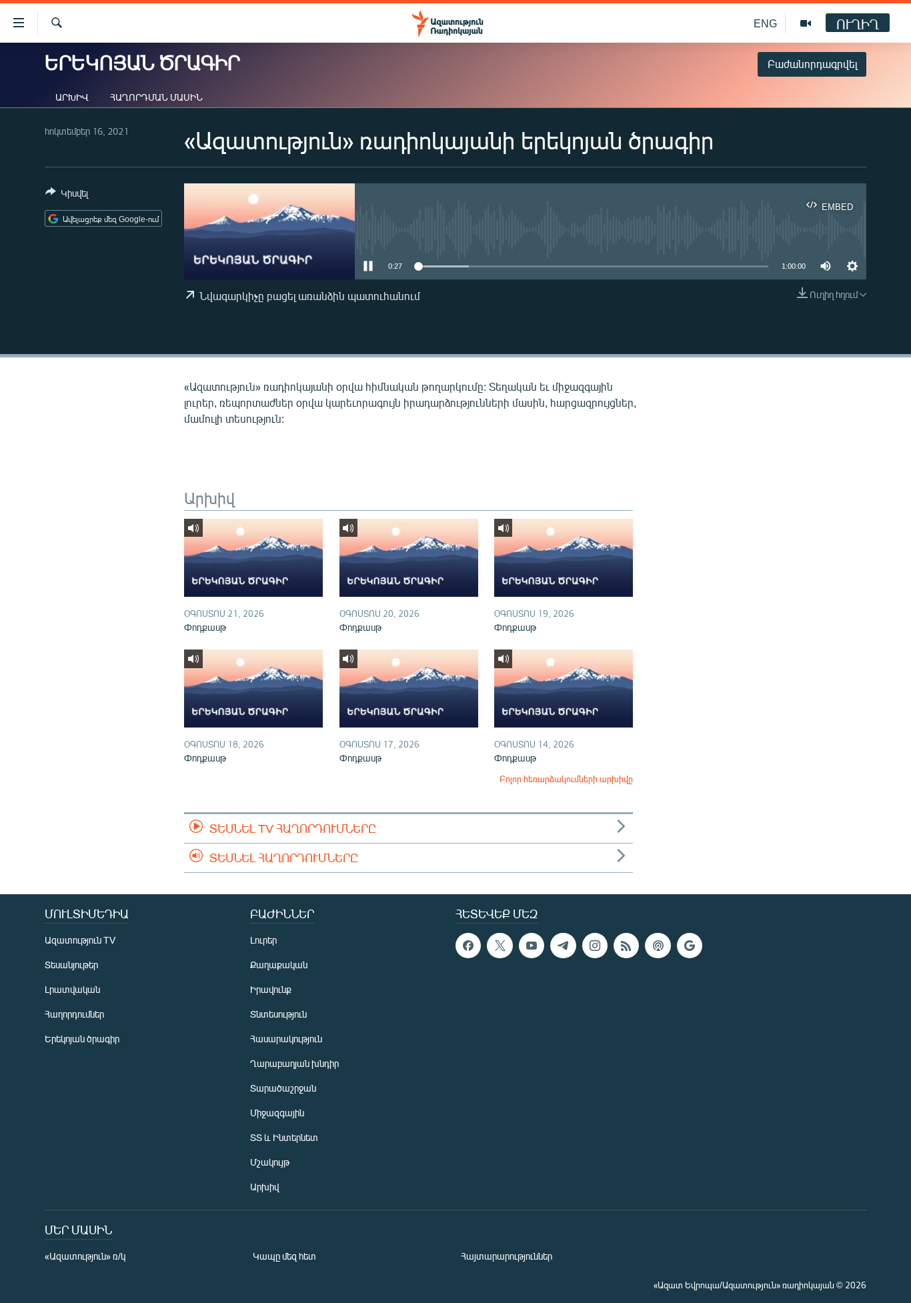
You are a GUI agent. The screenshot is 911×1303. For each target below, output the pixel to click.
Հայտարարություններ (506, 1256)
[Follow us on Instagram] (595, 945)
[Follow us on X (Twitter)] (499, 945)
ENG (765, 23)
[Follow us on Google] (689, 945)
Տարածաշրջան (283, 1088)
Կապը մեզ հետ (284, 1256)
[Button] (66, 195)
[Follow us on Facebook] (468, 945)
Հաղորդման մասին (156, 97)
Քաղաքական (278, 964)
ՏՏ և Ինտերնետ (284, 1137)
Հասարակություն (286, 1038)
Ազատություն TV (80, 940)
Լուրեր (263, 940)
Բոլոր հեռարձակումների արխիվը (566, 779)
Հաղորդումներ (74, 1014)
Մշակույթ (269, 1162)
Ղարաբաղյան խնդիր (294, 1063)
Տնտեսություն (278, 1014)
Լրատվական (72, 989)
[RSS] (626, 945)
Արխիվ (72, 97)
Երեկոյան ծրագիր (82, 1038)
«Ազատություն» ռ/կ (85, 1256)
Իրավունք (270, 989)
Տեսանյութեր (71, 964)
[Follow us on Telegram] (563, 945)
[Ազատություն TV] (806, 23)
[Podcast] (657, 945)
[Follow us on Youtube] (531, 945)
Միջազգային (277, 1112)
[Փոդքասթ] (253, 558)
